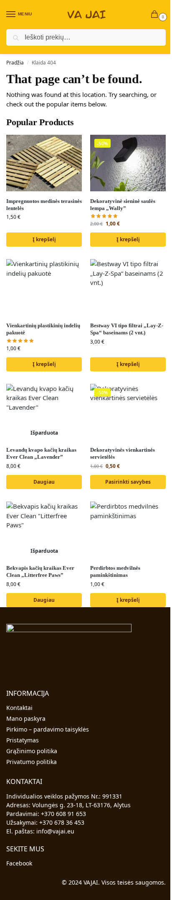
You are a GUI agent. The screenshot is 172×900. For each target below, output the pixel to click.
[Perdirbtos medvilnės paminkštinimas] (128, 530)
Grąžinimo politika (31, 751)
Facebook (19, 863)
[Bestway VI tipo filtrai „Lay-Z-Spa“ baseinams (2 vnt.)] (128, 287)
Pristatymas (22, 740)
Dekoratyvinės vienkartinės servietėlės (122, 453)
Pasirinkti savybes (128, 481)
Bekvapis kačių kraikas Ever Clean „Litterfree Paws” (40, 571)
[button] (156, 15)
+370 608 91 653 (63, 814)
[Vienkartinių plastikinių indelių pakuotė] (44, 287)
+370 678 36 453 (61, 822)
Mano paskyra (26, 718)
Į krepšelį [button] (44, 239)
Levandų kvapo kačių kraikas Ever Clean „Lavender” (41, 453)
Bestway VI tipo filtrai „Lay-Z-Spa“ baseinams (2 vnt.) (126, 329)
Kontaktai (19, 708)
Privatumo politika (31, 762)
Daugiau (44, 481)
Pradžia (15, 62)
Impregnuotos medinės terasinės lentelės (44, 204)
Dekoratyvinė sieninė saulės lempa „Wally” (122, 204)
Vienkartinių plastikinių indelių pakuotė (43, 329)
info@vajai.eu (55, 831)
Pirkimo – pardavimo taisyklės (47, 729)
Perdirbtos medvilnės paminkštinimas (115, 571)
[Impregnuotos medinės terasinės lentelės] (44, 163)
